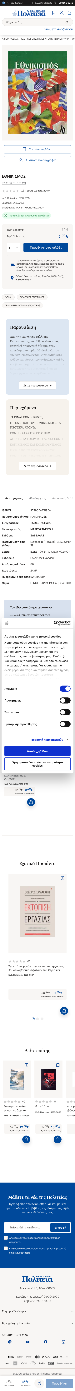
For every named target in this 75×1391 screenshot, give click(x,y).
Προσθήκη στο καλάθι (46, 247)
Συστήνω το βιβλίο (40, 149)
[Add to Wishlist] (39, 1383)
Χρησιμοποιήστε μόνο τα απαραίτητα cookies (37, 764)
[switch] (65, 700)
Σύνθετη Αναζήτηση (58, 29)
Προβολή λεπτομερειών (47, 739)
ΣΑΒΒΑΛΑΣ (18, 202)
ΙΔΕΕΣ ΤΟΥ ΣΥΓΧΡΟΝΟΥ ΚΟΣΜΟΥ (26, 207)
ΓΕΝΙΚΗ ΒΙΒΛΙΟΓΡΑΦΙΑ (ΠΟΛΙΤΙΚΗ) (22, 305)
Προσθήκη (59, 1383)
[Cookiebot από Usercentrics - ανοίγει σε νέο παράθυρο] (54, 623)
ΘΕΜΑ (14, 38)
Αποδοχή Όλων (37, 751)
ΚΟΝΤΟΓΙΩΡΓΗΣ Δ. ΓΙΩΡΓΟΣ (15, 777)
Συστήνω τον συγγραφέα (41, 160)
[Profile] (61, 13)
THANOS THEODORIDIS (35, 615)
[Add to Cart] (31, 802)
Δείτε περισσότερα (37, 385)
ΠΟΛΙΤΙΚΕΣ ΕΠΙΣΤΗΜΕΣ (32, 38)
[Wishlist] (54, 13)
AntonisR (15, 615)
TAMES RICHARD (14, 183)
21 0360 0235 (66, 2)
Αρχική (5, 38)
